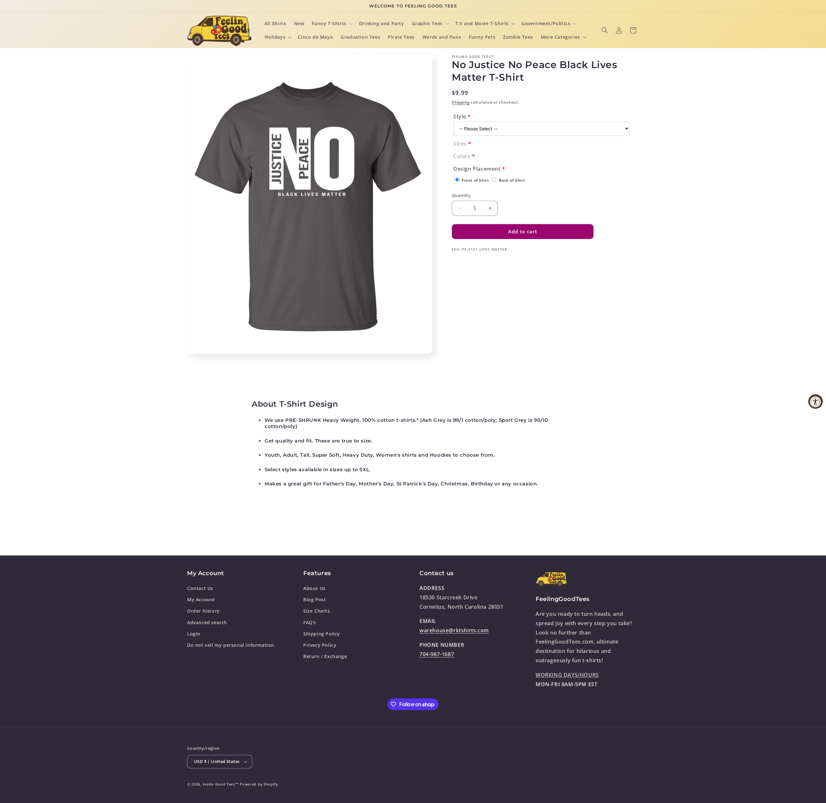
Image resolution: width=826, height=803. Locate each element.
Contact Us (200, 588)
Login (193, 634)
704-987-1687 (436, 654)
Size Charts (316, 611)
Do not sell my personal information (230, 645)
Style (459, 116)
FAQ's (309, 622)
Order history (203, 611)
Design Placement (476, 168)
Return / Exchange (325, 656)
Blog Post (314, 599)
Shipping (461, 102)
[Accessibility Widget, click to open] (815, 401)
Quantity (461, 195)
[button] (331, 23)
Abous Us (314, 588)
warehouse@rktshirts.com (454, 630)
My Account (201, 599)
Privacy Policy (319, 645)
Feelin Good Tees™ (221, 784)
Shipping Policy (321, 634)
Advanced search (207, 622)
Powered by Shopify (259, 784)
